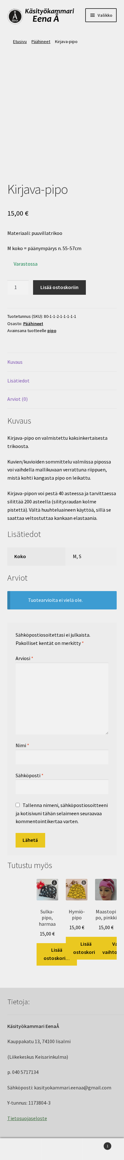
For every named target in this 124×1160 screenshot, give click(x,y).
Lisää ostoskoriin (59, 287)
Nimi (22, 745)
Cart (95, 1143)
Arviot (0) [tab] (17, 399)
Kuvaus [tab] (15, 362)
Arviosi (24, 658)
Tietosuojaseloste (27, 1118)
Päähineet (40, 41)
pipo (51, 330)
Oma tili (20, 1149)
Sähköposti (30, 775)
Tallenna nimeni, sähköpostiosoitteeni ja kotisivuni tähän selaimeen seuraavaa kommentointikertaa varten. (62, 813)
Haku (62, 1149)
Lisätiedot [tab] (18, 380)
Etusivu (20, 41)
